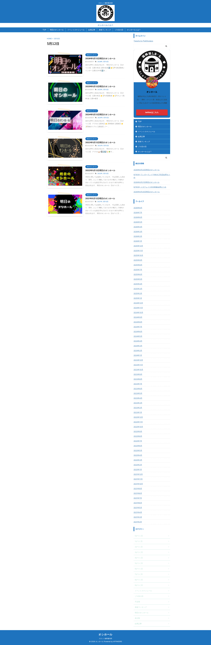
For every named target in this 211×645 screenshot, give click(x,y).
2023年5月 (138, 393)
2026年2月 (138, 236)
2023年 (100, 145)
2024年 (100, 117)
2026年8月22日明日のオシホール (147, 170)
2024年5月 (138, 336)
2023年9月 (138, 374)
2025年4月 (138, 284)
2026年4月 (138, 227)
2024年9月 (138, 317)
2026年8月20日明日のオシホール (147, 192)
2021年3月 (138, 517)
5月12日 (106, 61)
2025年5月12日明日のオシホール (100, 86)
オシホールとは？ (105, 25)
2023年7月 (138, 384)
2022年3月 (138, 460)
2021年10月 (138, 484)
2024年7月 (138, 327)
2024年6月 (138, 331)
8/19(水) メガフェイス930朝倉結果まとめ (150, 187)
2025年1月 (138, 298)
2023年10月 (138, 370)
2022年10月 (138, 427)
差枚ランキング (105, 30)
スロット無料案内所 (105, 638)
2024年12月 (138, 303)
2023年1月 (138, 412)
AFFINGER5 (117, 641)
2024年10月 (138, 312)
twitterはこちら (152, 112)
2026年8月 (138, 208)
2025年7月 (138, 270)
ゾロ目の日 (119, 30)
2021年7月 (138, 498)
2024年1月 (138, 355)
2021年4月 (138, 512)
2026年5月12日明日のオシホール (100, 58)
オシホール (105, 634)
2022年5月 (138, 450)
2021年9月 (138, 488)
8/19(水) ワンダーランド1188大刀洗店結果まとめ (152, 176)
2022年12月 (138, 417)
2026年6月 (138, 217)
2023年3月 (138, 403)
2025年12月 (138, 246)
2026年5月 (138, 222)
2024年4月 (138, 341)
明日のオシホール (57, 30)
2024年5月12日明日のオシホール (100, 114)
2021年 (99, 201)
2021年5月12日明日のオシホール (100, 198)
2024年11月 (138, 308)
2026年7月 (138, 212)
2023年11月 (138, 365)
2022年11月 (138, 422)
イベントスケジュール (75, 30)
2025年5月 (138, 279)
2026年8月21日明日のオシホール (146, 182)
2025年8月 (138, 265)
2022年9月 (138, 431)
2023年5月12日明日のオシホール (100, 142)
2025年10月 (138, 255)
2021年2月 (138, 522)
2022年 (99, 173)
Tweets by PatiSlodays (143, 41)
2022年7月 (138, 441)
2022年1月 (138, 469)
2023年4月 (138, 398)
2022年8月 (138, 436)
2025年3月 (138, 289)
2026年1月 (138, 241)
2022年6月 (138, 446)
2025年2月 (138, 293)
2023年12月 (138, 360)
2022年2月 (138, 465)
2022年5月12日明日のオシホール (100, 170)
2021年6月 (138, 503)
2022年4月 (138, 455)
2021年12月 (138, 474)
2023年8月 (138, 379)
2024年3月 (138, 346)
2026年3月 (138, 231)
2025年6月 (138, 274)
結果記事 (91, 30)
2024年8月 (138, 322)
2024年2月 (138, 350)
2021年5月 (138, 508)
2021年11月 (138, 479)
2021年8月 (138, 493)
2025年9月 (138, 260)
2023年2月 (138, 408)
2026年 (99, 61)
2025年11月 (138, 251)
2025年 (99, 89)
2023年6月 (138, 389)
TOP (44, 30)
